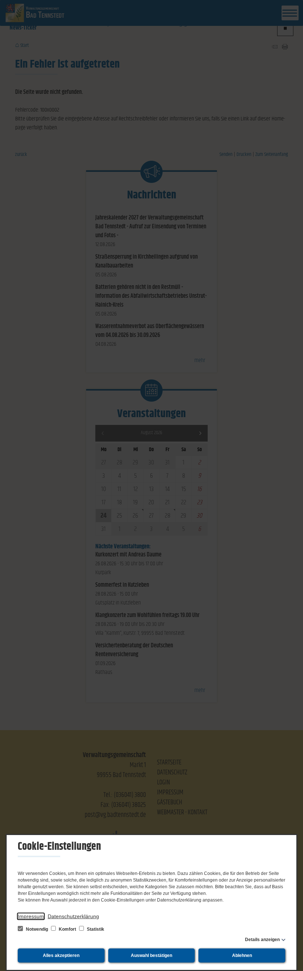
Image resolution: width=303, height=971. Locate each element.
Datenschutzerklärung (73, 916)
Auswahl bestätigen (151, 955)
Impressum (31, 916)
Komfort (67, 929)
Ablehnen (242, 955)
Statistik (95, 929)
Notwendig (37, 929)
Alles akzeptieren (61, 955)
